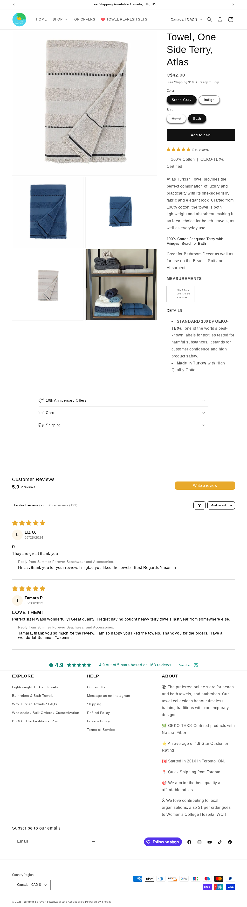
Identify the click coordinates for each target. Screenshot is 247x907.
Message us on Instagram (108, 696)
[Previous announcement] (13, 4)
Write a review (205, 485)
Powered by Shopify (98, 901)
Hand (179, 119)
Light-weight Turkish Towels (35, 687)
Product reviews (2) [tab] (29, 505)
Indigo (209, 100)
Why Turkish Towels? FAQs (34, 704)
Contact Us (96, 687)
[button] (59, 19)
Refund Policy (98, 713)
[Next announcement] (233, 4)
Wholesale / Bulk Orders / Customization (45, 713)
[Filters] (199, 505)
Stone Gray (182, 100)
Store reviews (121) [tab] (62, 505)
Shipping (94, 704)
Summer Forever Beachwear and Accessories (53, 901)
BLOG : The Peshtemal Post (35, 721)
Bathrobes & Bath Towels (33, 696)
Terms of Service (101, 730)
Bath (197, 118)
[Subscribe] (93, 841)
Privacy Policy (98, 721)
